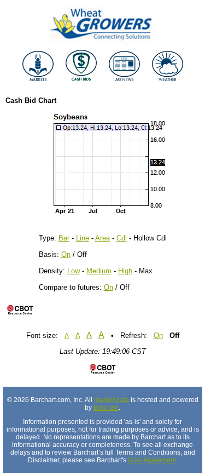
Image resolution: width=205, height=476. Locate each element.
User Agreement (152, 460)
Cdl (121, 238)
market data (111, 400)
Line (82, 238)
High (125, 271)
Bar (63, 238)
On (66, 254)
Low (73, 271)
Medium (99, 271)
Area (102, 238)
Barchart (106, 407)
